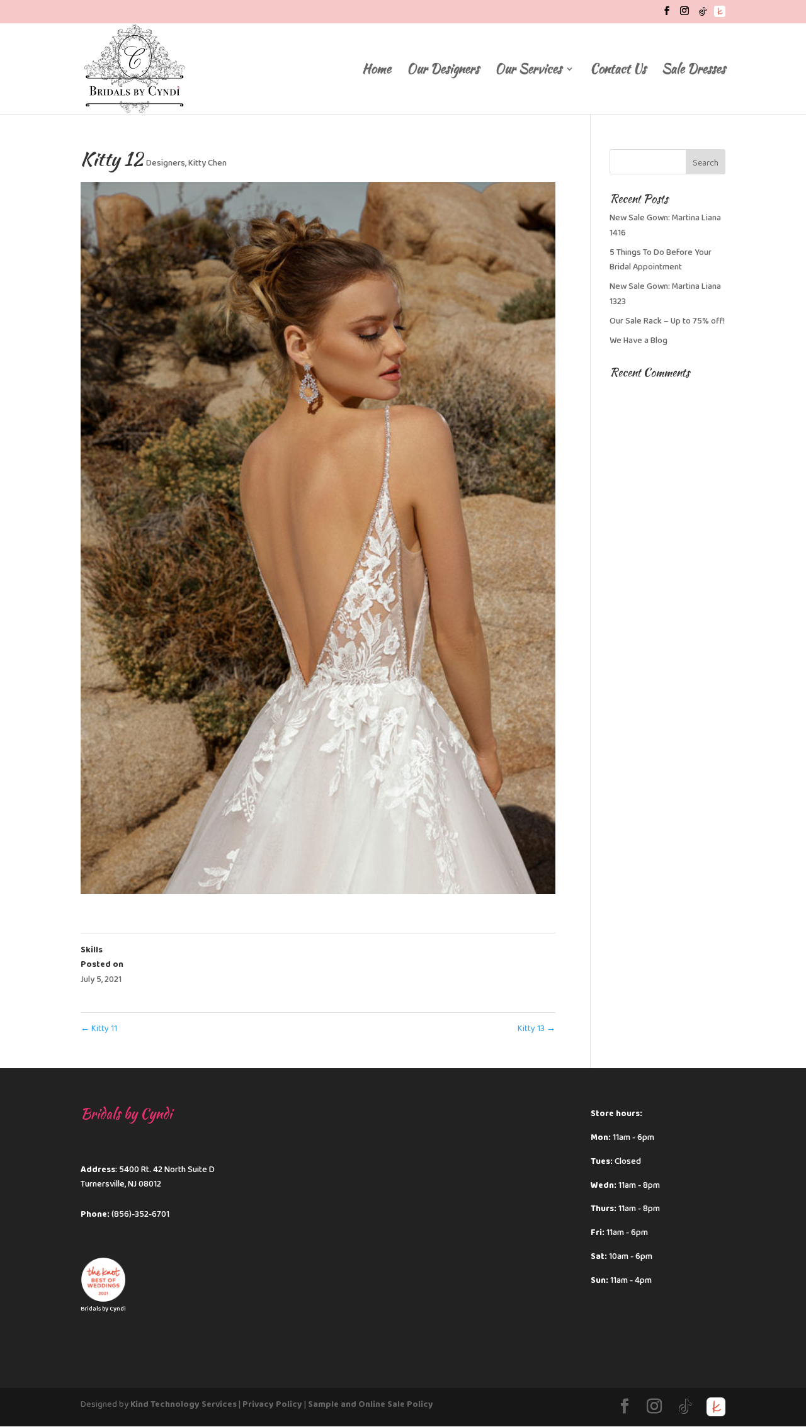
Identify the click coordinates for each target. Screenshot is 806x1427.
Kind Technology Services (183, 1404)
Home (376, 70)
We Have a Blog (638, 340)
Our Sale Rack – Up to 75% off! (667, 321)
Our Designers (443, 70)
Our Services (528, 70)
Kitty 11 (99, 1028)
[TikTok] (703, 15)
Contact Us (618, 70)
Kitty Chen (207, 163)
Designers (165, 163)
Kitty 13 (536, 1028)
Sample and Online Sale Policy (370, 1404)
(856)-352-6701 (140, 1214)
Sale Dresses (693, 70)
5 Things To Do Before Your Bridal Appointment (661, 259)
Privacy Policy (272, 1404)
